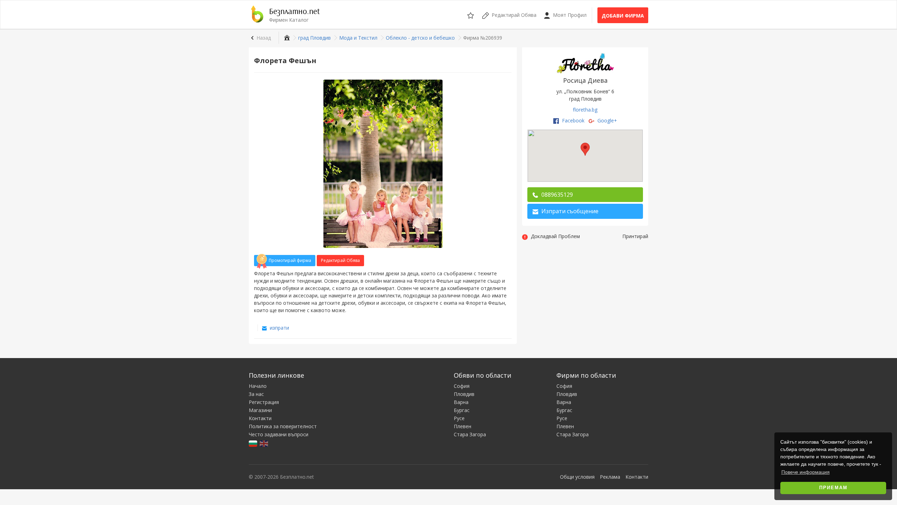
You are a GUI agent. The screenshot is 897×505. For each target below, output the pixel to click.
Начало (258, 386)
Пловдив (464, 394)
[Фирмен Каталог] (286, 37)
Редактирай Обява (340, 260)
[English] (264, 443)
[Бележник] (471, 14)
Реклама (610, 476)
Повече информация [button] (805, 472)
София (462, 386)
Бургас (462, 410)
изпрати (278, 327)
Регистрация (264, 402)
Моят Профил (569, 15)
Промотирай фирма (290, 260)
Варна (461, 402)
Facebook (572, 120)
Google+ (606, 120)
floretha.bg (585, 109)
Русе (459, 418)
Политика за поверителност (283, 426)
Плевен (462, 426)
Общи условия (577, 476)
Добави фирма (623, 15)
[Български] (253, 443)
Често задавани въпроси (278, 434)
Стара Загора (470, 434)
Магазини (260, 410)
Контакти (260, 418)
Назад (263, 37)
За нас (256, 394)
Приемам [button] (833, 487)
